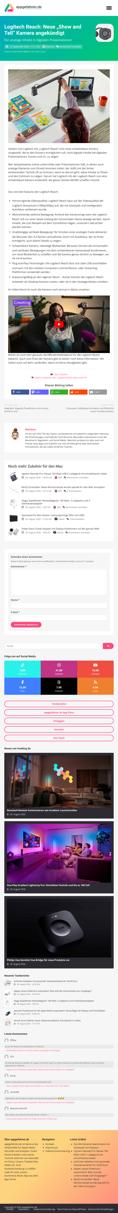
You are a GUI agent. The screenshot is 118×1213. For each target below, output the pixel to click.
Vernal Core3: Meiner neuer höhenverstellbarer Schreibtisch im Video (47, 1020)
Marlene (50, 46)
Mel (60, 477)
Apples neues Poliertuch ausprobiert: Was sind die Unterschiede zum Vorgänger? (53, 991)
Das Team (59, 737)
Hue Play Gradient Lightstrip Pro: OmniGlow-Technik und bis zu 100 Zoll (48, 885)
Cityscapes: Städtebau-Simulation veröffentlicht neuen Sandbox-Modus (90, 410)
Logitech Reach (65, 377)
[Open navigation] (109, 8)
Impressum (51, 1147)
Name (15, 600)
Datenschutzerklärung (57, 1151)
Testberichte (59, 703)
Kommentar (19, 566)
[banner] (23, 8)
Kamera (38, 377)
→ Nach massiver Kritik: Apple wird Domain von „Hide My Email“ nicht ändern (37, 1086)
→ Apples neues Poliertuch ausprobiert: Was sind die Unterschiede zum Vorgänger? (39, 1069)
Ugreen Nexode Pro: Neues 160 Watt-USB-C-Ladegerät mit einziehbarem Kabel (91, 1154)
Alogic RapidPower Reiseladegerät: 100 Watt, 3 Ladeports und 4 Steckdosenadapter (54, 1001)
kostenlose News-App (16, 1175)
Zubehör (63, 374)
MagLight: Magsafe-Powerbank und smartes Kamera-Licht (26, 410)
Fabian (61, 519)
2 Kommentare (74, 491)
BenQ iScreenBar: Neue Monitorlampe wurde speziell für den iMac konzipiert (92, 1183)
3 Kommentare (77, 519)
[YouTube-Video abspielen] (59, 324)
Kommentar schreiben (70, 46)
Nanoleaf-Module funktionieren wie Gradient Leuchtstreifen (42, 810)
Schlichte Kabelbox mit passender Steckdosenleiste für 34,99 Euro (45, 981)
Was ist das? (41, 51)
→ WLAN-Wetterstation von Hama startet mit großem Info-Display (32, 1050)
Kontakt (59, 729)
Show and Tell (79, 377)
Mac (56, 374)
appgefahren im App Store (59, 712)
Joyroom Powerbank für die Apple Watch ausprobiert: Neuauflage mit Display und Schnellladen (59, 1011)
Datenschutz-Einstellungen (101, 1209)
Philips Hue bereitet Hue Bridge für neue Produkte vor (38, 960)
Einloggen (58, 721)
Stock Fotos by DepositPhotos (71, 1209)
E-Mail (15, 612)
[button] (20, 392)
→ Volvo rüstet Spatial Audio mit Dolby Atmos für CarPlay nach (30, 1119)
